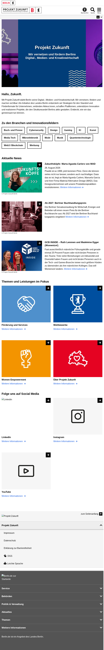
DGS (10, 556)
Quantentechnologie (80, 138)
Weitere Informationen (12, 329)
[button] (99, 17)
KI (80, 130)
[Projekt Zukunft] (14, 516)
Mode (47, 138)
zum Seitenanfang (89, 514)
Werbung (34, 145)
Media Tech (10, 138)
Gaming (68, 130)
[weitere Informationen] (22, 10)
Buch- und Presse (13, 130)
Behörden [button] (7, 596)
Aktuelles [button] (7, 612)
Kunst (93, 130)
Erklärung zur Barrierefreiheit (17, 548)
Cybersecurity (36, 130)
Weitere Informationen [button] (14, 627)
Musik (60, 138)
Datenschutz (10, 540)
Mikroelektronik (30, 138)
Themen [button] (6, 620)
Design (54, 130)
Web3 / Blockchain (13, 145)
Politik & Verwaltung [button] (13, 604)
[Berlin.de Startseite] (8, 3)
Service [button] (6, 588)
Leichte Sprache (15, 563)
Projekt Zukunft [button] (10, 525)
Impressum (9, 533)
